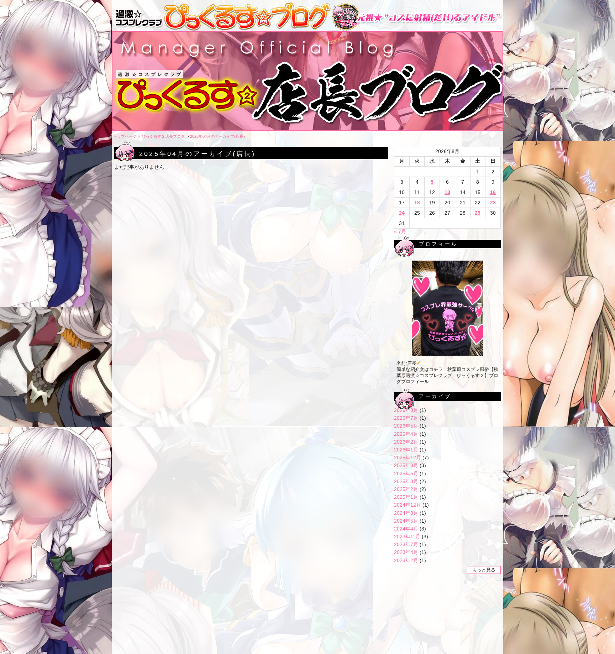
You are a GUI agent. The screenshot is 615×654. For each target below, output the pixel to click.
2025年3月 (406, 481)
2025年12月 (407, 457)
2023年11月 (407, 536)
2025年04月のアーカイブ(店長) (217, 136)
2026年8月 (406, 410)
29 (477, 213)
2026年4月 (406, 434)
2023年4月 (406, 552)
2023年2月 (406, 560)
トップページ (125, 136)
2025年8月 (406, 465)
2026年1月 (406, 449)
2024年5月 (406, 521)
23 (493, 202)
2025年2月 (406, 489)
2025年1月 (406, 497)
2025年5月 (406, 473)
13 (447, 192)
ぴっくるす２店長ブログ (163, 136)
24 (402, 213)
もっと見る (483, 569)
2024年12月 (407, 505)
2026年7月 (406, 418)
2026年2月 (406, 442)
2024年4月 (406, 529)
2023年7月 (406, 544)
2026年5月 (406, 426)
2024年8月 (406, 513)
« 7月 (400, 231)
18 (417, 202)
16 (493, 192)
